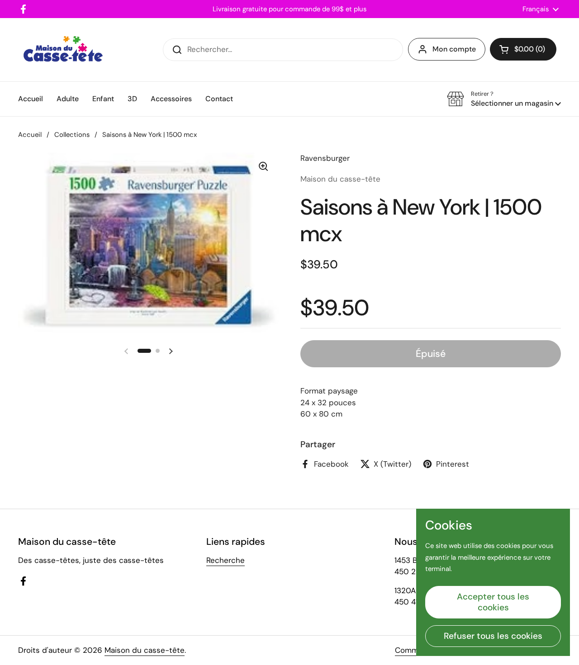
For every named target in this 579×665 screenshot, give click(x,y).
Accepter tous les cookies (493, 602)
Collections (72, 134)
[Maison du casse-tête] (63, 50)
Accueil (30, 134)
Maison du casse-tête (144, 650)
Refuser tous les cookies (493, 636)
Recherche (225, 560)
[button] (523, 49)
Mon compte (454, 49)
